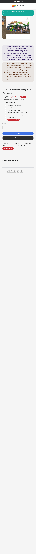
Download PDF (8, 148)
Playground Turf (15, 115)
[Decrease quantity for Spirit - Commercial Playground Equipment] (4, 127)
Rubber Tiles (14, 117)
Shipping (11, 99)
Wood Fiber (13, 108)
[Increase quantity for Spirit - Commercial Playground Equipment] (9, 127)
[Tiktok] (21, 171)
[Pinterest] (14, 171)
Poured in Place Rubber (17, 112)
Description (5, 154)
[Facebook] (11, 171)
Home (4, 11)
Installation (14, 105)
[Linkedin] (18, 171)
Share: (4, 171)
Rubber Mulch (14, 110)
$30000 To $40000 (15, 11)
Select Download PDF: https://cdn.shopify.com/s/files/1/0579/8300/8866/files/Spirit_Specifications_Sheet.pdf (19, 120)
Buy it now (18, 138)
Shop (8, 11)
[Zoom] (27, 18)
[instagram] (8, 171)
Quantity (4, 123)
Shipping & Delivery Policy (10, 160)
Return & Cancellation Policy (10, 165)
